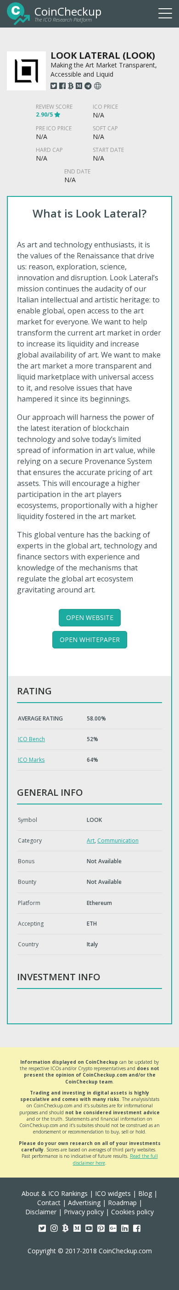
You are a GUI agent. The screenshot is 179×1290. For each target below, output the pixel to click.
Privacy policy (84, 1211)
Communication (118, 840)
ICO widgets (113, 1193)
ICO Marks (31, 760)
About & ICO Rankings (55, 1193)
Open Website (89, 617)
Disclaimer (40, 1211)
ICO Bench (31, 739)
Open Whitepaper (90, 639)
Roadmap (122, 1202)
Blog (145, 1193)
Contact (49, 1202)
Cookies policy (132, 1211)
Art (91, 840)
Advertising (84, 1202)
